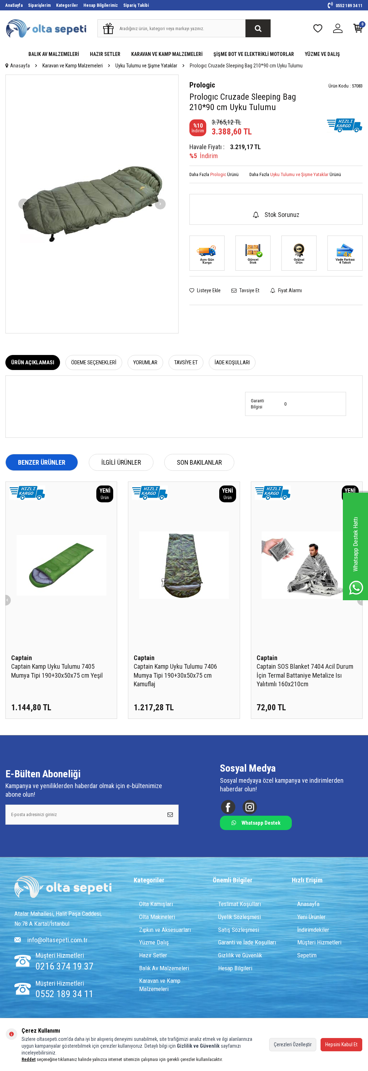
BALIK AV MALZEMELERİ (53, 54)
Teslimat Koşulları (239, 903)
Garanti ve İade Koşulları (247, 942)
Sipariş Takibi (136, 5)
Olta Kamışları (156, 903)
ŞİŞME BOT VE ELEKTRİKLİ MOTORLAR (253, 54)
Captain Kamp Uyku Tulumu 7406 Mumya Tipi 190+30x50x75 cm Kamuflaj (175, 675)
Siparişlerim (39, 5)
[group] (92, 204)
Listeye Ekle (208, 290)
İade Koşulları (232, 362)
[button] (23, 204)
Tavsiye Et (248, 290)
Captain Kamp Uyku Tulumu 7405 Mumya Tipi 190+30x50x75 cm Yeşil (57, 671)
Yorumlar (145, 362)
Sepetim (307, 955)
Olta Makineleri (157, 916)
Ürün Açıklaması (32, 362)
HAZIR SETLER (105, 54)
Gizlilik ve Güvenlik (240, 955)
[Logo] (62, 888)
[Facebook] (228, 807)
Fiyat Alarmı (289, 290)
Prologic (202, 85)
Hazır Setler (153, 955)
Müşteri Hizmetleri (319, 942)
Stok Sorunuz (281, 214)
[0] (358, 30)
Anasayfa (20, 65)
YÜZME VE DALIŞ (322, 54)
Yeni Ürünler (311, 916)
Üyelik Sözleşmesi (239, 916)
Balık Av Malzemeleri (164, 968)
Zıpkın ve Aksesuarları (165, 929)
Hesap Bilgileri (235, 968)
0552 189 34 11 (349, 5)
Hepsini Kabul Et (341, 1044)
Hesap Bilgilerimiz (100, 5)
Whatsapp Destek (261, 823)
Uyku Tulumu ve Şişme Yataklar (146, 65)
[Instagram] (250, 807)
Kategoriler (67, 5)
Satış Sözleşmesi (238, 929)
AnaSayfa (14, 5)
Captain (21, 658)
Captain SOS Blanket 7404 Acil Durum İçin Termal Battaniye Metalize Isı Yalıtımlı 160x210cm (305, 675)
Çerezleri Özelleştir (293, 1044)
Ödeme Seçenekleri (93, 362)
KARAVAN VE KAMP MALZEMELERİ (167, 54)
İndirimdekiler (313, 929)
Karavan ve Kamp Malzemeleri (72, 65)
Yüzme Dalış (154, 942)
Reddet (29, 1059)
